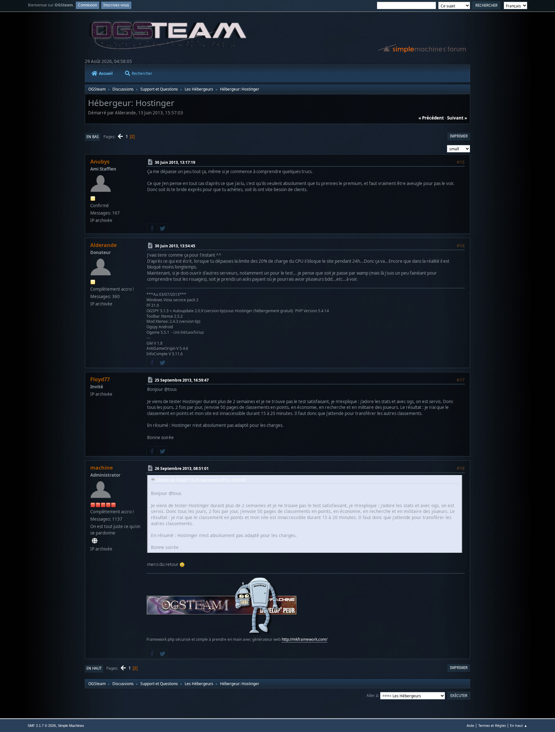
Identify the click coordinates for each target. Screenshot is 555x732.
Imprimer (459, 136)
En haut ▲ (518, 725)
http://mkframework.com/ (304, 639)
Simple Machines (71, 726)
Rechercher (142, 73)
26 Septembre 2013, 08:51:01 (182, 468)
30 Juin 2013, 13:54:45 (175, 246)
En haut (93, 668)
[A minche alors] (94, 541)
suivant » (457, 118)
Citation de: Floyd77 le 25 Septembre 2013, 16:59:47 (201, 480)
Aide (470, 725)
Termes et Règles (492, 725)
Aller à (372, 695)
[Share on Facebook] (151, 229)
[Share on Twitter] (162, 229)
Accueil (106, 73)
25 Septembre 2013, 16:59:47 (182, 380)
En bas (92, 136)
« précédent (431, 118)
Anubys (100, 161)
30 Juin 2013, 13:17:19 (175, 162)
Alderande (103, 245)
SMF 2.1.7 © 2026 (42, 726)
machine (101, 467)
